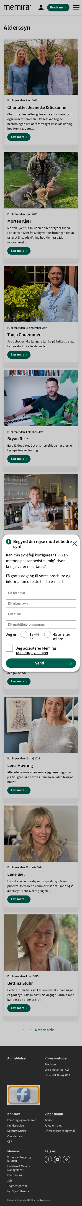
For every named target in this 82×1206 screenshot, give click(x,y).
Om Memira (14, 1136)
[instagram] (66, 1162)
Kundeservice (15, 1126)
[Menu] (76, 7)
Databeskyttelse (16, 1131)
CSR (9, 1142)
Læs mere (21, 137)
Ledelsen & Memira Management (18, 1168)
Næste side (47, 1030)
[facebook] (49, 1162)
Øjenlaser (50, 1064)
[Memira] (17, 7)
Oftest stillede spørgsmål (60, 1131)
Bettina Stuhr (20, 983)
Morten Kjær (19, 221)
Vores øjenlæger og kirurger (19, 1159)
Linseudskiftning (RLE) (58, 1075)
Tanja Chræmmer (24, 334)
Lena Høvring (20, 765)
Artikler (49, 1120)
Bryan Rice (17, 438)
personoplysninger (32, 653)
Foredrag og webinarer (21, 1120)
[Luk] (74, 543)
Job (9, 1181)
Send (39, 663)
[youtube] (58, 1162)
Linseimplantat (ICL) (57, 1070)
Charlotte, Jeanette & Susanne (36, 107)
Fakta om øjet (53, 1126)
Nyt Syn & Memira (18, 1191)
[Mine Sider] (41, 8)
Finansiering (14, 1175)
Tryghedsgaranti (17, 1186)
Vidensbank (54, 1113)
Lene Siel (16, 874)
